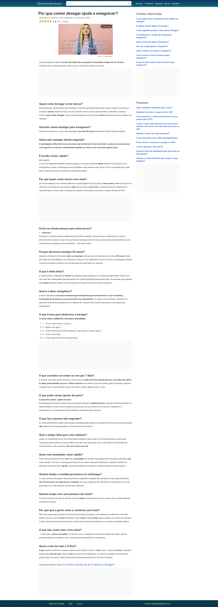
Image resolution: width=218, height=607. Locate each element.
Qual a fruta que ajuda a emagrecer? (152, 41)
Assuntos (139, 3)
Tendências (149, 3)
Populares (159, 3)
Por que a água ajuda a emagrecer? (152, 46)
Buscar (129, 3)
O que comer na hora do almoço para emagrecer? (153, 56)
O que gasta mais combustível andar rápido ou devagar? (157, 20)
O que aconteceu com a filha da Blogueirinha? (157, 137)
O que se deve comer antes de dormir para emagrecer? (155, 63)
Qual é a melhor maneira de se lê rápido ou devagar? (86, 564)
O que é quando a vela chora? (149, 146)
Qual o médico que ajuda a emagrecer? (153, 50)
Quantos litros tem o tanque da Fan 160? (154, 112)
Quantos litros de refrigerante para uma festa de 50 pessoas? (157, 152)
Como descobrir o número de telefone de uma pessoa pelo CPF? (156, 117)
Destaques (175, 3)
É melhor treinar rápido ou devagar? (152, 25)
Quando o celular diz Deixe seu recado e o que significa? (157, 159)
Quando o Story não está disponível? (153, 133)
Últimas (167, 3)
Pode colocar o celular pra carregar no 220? (155, 142)
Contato (79, 604)
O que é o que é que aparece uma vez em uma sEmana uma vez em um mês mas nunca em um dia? (158, 126)
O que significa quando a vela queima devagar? (157, 30)
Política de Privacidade (56, 604)
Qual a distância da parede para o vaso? (154, 107)
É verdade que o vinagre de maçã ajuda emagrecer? (153, 36)
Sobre (70, 604)
